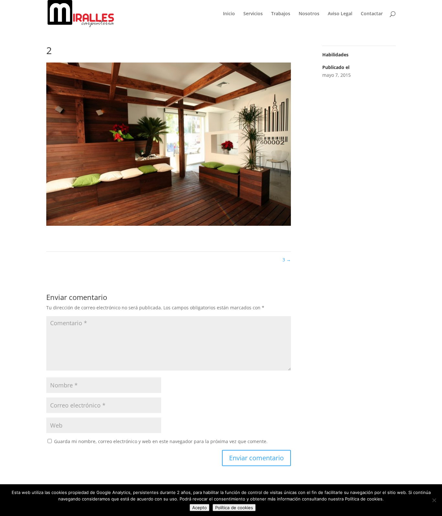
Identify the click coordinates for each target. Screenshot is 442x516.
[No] (434, 500)
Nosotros (309, 14)
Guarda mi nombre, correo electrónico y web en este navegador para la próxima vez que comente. (161, 441)
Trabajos (280, 14)
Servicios (253, 14)
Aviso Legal (340, 14)
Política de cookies (234, 507)
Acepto (199, 507)
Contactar (372, 14)
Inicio (229, 14)
